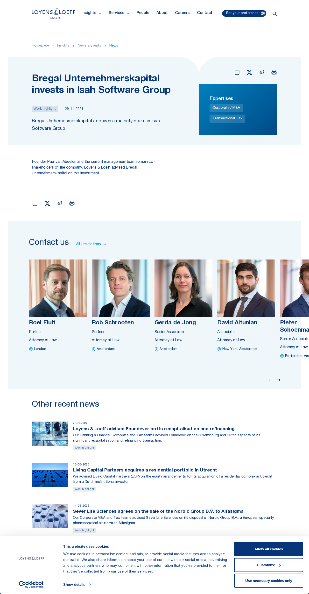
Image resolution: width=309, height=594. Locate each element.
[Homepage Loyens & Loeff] (53, 13)
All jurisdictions (88, 244)
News (113, 46)
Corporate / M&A (226, 108)
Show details (74, 584)
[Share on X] (249, 72)
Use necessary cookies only (268, 581)
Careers (182, 13)
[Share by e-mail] (262, 72)
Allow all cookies (268, 549)
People (143, 13)
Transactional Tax (227, 118)
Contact (204, 13)
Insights (63, 46)
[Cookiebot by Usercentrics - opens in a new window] (31, 584)
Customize (266, 565)
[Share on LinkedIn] (237, 72)
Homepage (40, 46)
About (162, 13)
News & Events (89, 46)
